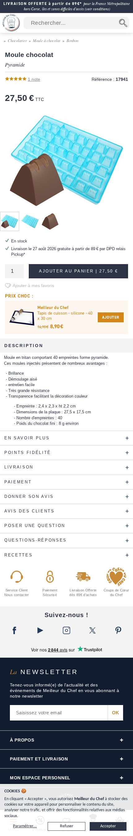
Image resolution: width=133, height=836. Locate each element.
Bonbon (72, 40)
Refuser (66, 826)
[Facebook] (15, 630)
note (34, 79)
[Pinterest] (118, 630)
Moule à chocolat (46, 40)
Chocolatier (17, 40)
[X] (92, 630)
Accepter (108, 826)
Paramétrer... (25, 826)
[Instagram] (66, 630)
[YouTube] (41, 630)
